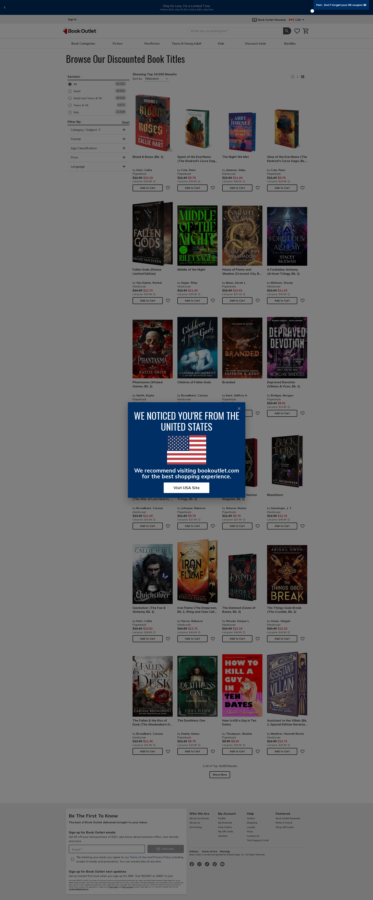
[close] (239, 408)
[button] (341, 5)
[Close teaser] (312, 11)
